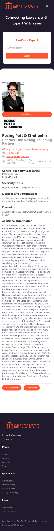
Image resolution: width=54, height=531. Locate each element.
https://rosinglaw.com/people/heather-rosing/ (27, 149)
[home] (24, 5)
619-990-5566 (12, 153)
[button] (46, 5)
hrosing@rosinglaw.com (17, 156)
